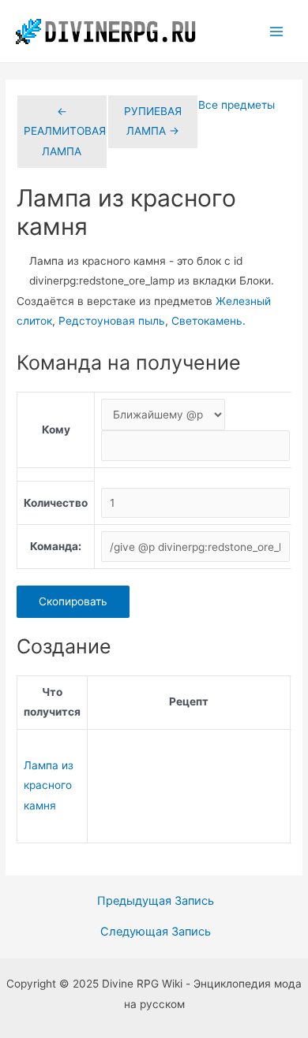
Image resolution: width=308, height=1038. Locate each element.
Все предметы (236, 105)
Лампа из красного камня (48, 785)
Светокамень (206, 320)
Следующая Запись (155, 932)
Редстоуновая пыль (111, 320)
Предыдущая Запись (155, 901)
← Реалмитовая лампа (65, 131)
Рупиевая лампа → (153, 121)
